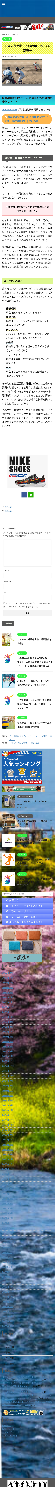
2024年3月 (7, 1105)
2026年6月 (7, 977)
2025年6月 (7, 1036)
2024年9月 (7, 1080)
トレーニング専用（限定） (23, 916)
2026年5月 (7, 982)
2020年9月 (7, 1301)
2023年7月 (7, 1139)
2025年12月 (8, 1007)
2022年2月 (7, 1218)
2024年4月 (7, 1100)
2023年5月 (7, 1144)
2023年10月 (8, 1125)
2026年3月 (7, 992)
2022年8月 (7, 1188)
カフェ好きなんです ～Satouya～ (25, 743)
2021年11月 (7, 1233)
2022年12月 (8, 1169)
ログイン (6, 1425)
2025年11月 (7, 1012)
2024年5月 (7, 1095)
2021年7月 (7, 1252)
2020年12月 (8, 1287)
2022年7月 (7, 1193)
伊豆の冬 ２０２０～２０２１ (26, 922)
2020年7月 (7, 1311)
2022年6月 (7, 1198)
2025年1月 (7, 1061)
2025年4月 (7, 1046)
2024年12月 (8, 1066)
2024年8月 (7, 1085)
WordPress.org (9, 1435)
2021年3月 (7, 1272)
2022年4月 (7, 1208)
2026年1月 (7, 1002)
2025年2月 (7, 1056)
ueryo (38, 1379)
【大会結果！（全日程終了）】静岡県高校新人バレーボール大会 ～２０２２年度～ (34, 704)
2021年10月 (7, 1237)
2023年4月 (7, 1149)
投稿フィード (8, 1428)
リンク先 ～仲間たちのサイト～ (27, 906)
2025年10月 (8, 1017)
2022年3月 (7, 1213)
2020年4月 (7, 1326)
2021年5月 (7, 1262)
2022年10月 (8, 1179)
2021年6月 (7, 1257)
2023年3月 (7, 1154)
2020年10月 (8, 1296)
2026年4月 (7, 987)
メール (7, 581)
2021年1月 (7, 1282)
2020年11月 (7, 1291)
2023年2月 (7, 1159)
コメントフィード (10, 1432)
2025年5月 (7, 1041)
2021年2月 (7, 1277)
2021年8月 (7, 1247)
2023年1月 (7, 1164)
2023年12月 (8, 1120)
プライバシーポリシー (21, 911)
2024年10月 (8, 1076)
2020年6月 (7, 1316)
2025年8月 (7, 1026)
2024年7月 (7, 1090)
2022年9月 (7, 1183)
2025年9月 (7, 1022)
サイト (6, 592)
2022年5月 (7, 1203)
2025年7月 (7, 1031)
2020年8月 (7, 1306)
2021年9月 (7, 1242)
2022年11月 (7, 1174)
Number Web (9, 109)
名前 (6, 570)
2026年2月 (7, 997)
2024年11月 (7, 1071)
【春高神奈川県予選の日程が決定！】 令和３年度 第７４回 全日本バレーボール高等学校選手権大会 (35, 662)
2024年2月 (7, 1110)
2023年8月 (7, 1134)
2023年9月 (7, 1130)
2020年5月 (7, 1321)
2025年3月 (7, 1051)
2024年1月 (7, 1115)
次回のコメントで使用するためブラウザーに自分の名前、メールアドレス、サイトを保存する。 (27, 605)
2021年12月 (7, 1228)
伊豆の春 (14, 900)
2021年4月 (7, 1267)
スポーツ (8, 507)
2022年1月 (7, 1223)
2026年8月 (7, 972)
